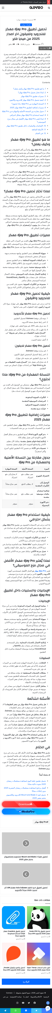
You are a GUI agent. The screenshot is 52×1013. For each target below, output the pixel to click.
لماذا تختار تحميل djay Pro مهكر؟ (32, 92)
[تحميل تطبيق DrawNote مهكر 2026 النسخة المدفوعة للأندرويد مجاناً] (13, 917)
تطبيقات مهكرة (22, 20)
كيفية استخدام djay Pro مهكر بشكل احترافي (28, 115)
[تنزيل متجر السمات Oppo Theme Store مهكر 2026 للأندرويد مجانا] (38, 954)
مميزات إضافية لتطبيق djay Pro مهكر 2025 (28, 107)
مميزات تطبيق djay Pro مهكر (33, 96)
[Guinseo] (36, 7)
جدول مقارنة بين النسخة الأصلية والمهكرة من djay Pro (24, 111)
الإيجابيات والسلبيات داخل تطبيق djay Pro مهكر (26, 126)
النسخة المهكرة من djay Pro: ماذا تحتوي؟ (29, 104)
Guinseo (37, 44)
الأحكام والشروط (36, 997)
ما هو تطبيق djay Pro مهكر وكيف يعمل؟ (29, 89)
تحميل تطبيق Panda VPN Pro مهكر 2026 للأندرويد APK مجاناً (39, 932)
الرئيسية (31, 20)
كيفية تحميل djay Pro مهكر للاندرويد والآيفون (27, 100)
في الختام (40, 133)
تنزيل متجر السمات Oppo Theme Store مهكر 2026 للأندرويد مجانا (23, 2)
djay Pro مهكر (41, 822)
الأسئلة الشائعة (39, 129)
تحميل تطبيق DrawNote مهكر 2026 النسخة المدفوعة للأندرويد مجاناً (14, 933)
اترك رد (26, 981)
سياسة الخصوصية (16, 997)
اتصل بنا (26, 997)
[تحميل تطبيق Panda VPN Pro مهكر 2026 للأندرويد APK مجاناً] (38, 917)
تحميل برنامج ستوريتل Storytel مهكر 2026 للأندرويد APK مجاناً (14, 969)
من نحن (5, 997)
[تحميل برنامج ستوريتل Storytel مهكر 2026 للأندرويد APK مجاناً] (13, 954)
